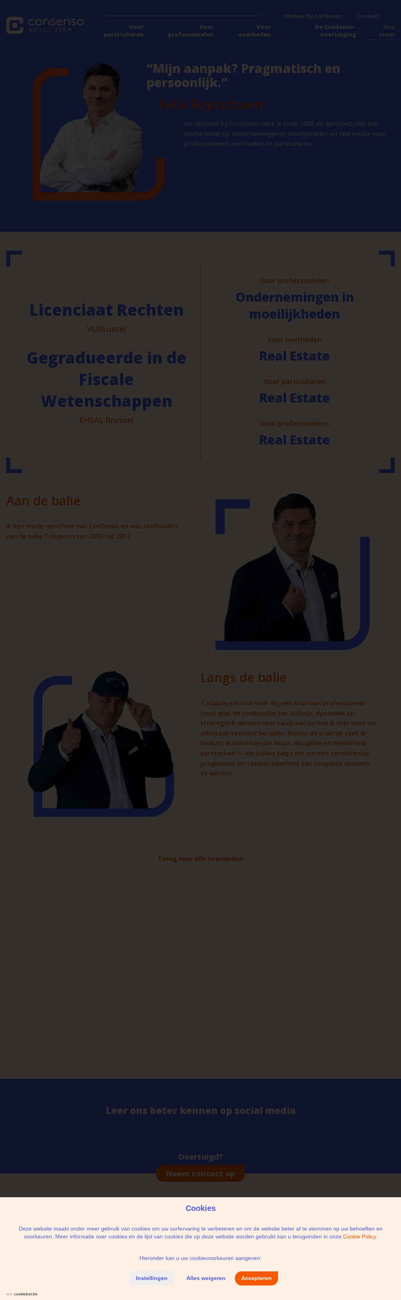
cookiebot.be (26, 1294)
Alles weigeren (206, 1278)
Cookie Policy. (360, 1236)
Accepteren (256, 1278)
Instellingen (152, 1278)
